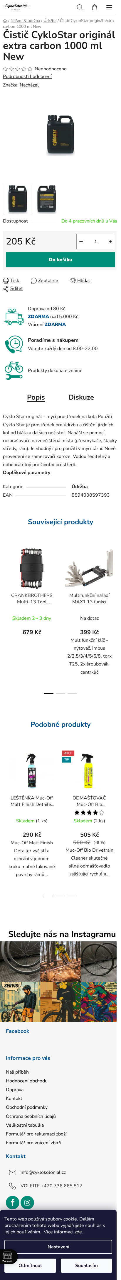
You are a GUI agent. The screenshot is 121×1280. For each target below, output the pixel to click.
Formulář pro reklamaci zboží (36, 1134)
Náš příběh (17, 1072)
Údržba (80, 486)
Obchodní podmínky (27, 1107)
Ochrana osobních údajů (31, 1116)
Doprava (14, 1090)
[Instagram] (27, 1202)
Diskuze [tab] (81, 397)
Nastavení (58, 1247)
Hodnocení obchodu (27, 1081)
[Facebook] (12, 1202)
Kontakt (14, 1098)
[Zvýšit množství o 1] (110, 241)
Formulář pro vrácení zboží (33, 1143)
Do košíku (60, 260)
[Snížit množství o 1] (81, 241)
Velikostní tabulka (25, 1125)
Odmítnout (30, 1265)
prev (6, 579)
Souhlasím (86, 1265)
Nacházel (29, 85)
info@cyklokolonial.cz (43, 1172)
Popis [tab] (36, 397)
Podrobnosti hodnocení (27, 76)
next (115, 579)
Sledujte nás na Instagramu (62, 934)
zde (78, 1232)
